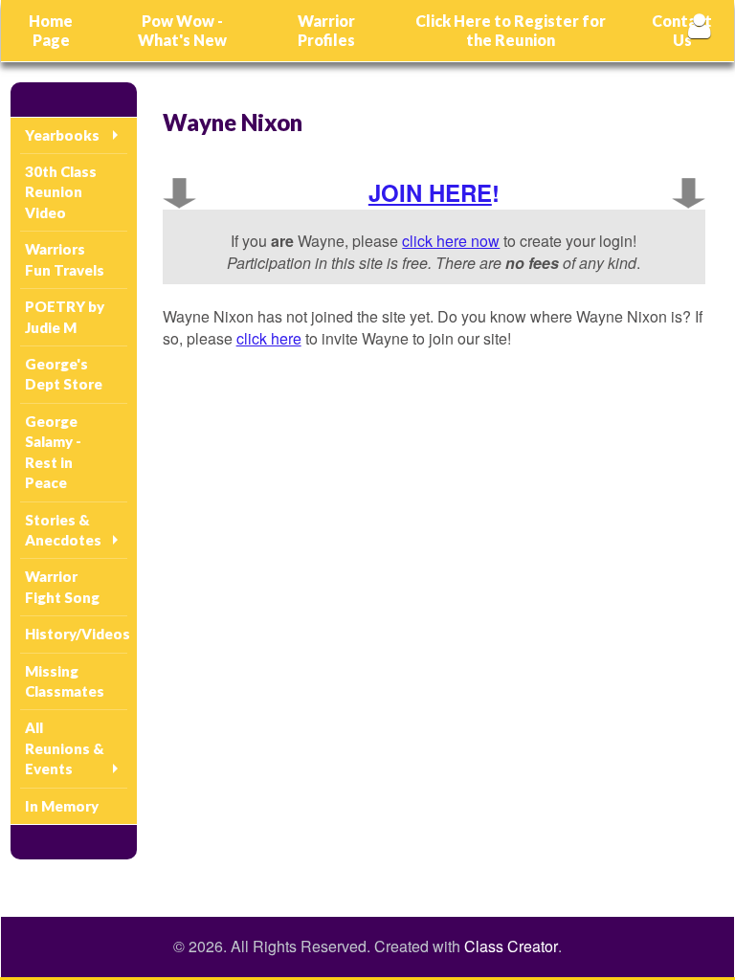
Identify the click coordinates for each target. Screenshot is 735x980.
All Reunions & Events (64, 748)
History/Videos (76, 633)
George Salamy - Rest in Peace (53, 451)
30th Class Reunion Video (61, 192)
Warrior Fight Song (62, 586)
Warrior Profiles (326, 30)
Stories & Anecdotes (63, 529)
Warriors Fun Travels (64, 259)
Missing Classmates (64, 681)
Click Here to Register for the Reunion (510, 30)
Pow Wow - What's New (182, 30)
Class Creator (511, 946)
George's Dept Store (63, 373)
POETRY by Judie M (64, 316)
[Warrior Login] (699, 25)
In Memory (62, 805)
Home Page (51, 30)
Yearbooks (62, 135)
